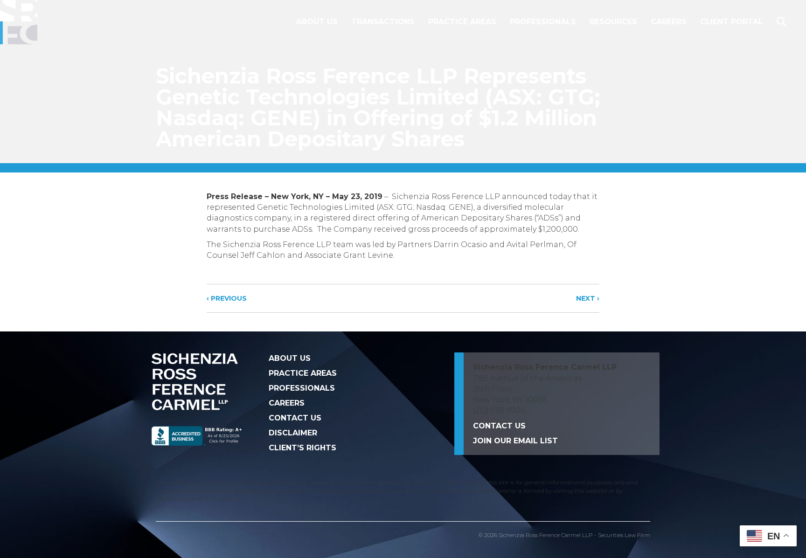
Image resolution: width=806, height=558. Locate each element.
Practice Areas (462, 21)
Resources (613, 21)
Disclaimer (293, 432)
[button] (783, 22)
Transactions (383, 21)
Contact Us (295, 417)
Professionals (543, 21)
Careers (669, 21)
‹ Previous (227, 298)
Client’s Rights (302, 447)
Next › (587, 298)
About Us (317, 21)
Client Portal (731, 21)
